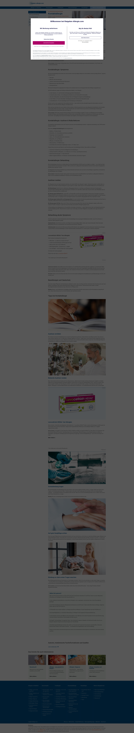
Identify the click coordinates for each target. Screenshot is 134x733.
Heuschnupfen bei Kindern (47, 714)
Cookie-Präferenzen (79, 721)
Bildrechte (98, 721)
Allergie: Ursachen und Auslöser (34, 694)
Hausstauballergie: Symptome (73, 697)
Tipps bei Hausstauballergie (73, 708)
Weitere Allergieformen (98, 7)
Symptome (84, 693)
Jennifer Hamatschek (56, 16)
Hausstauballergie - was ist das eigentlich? (74, 690)
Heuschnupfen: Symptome (46, 697)
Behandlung (84, 697)
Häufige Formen (85, 695)
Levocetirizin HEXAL (62, 253)
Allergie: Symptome (33, 696)
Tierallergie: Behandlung (61, 698)
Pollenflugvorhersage (47, 711)
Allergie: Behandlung (33, 701)
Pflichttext (104, 260)
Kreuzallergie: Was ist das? (86, 690)
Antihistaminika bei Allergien (33, 706)
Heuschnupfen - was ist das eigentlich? (48, 690)
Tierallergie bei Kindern (60, 706)
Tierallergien (60, 7)
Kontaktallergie (98, 695)
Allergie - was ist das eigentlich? (33, 690)
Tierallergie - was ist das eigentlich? (61, 690)
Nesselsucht (97, 698)
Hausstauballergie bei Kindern (73, 711)
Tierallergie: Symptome (61, 696)
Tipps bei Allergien (33, 708)
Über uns (66, 721)
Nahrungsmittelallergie (34, 14)
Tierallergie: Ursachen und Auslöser (60, 694)
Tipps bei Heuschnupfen (48, 709)
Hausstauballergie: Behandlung (73, 701)
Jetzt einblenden (52, 647)
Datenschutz (71, 721)
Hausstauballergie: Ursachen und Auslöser (74, 694)
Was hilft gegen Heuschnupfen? (46, 701)
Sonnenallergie (98, 693)
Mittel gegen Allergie (33, 703)
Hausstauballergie (72, 7)
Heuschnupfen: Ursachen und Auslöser (48, 694)
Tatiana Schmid (65, 16)
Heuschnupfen (49, 7)
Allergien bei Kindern (33, 710)
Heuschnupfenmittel (47, 703)
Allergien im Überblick (36, 7)
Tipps (83, 699)
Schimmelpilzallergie (33, 17)
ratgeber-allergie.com (32, 721)
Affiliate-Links (42, 729)
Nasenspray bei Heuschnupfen (46, 706)
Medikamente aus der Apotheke (60, 701)
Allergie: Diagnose (33, 698)
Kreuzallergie (85, 7)
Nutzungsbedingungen (90, 721)
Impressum (103, 721)
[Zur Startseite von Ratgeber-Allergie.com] (36, 3)
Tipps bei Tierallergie (60, 704)
